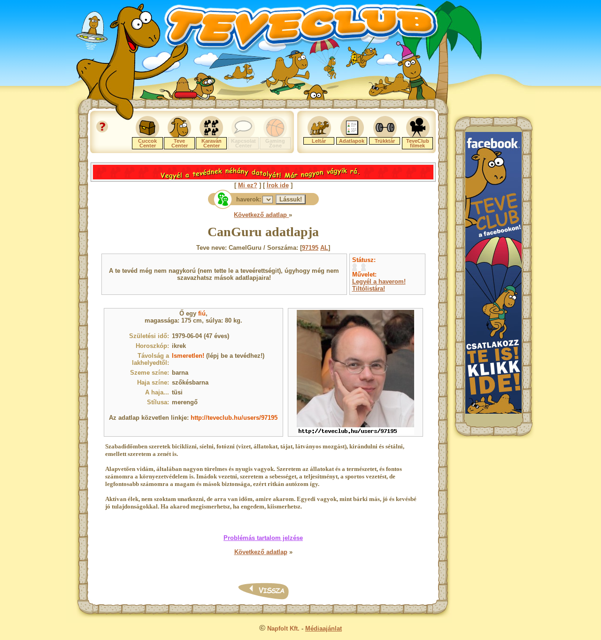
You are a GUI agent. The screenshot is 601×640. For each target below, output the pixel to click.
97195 (310, 247)
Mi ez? (247, 185)
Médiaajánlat (323, 628)
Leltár (319, 141)
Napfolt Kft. (283, 628)
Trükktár (385, 141)
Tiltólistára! (368, 288)
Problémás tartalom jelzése (263, 537)
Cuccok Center (147, 143)
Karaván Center (211, 143)
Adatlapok (351, 141)
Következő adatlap (261, 214)
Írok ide (278, 185)
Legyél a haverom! (379, 281)
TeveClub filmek (417, 143)
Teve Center (179, 143)
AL (324, 247)
